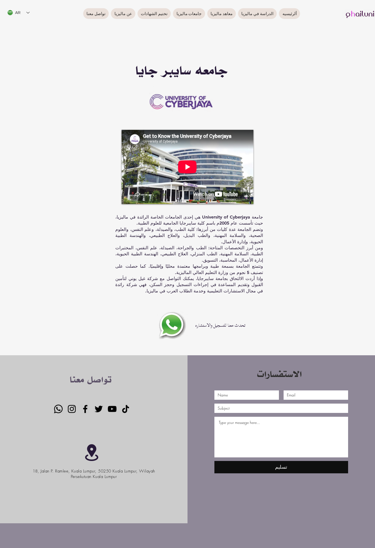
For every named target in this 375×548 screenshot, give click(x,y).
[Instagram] (71, 409)
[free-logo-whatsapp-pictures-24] (172, 325)
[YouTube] (112, 409)
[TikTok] (125, 409)
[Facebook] (85, 409)
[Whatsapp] (58, 409)
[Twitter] (98, 409)
